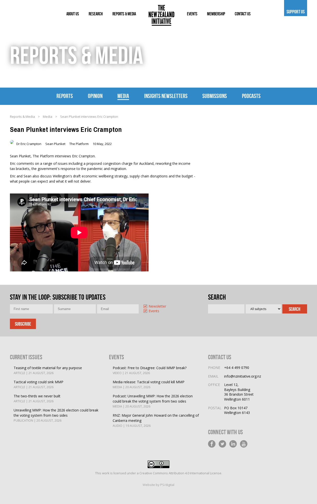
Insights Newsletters (165, 96)
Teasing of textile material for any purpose (48, 370)
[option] (163, 306)
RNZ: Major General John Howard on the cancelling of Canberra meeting (156, 420)
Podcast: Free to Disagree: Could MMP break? (149, 370)
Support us (296, 11)
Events (154, 311)
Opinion (95, 96)
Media (123, 96)
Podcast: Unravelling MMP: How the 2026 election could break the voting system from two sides (153, 401)
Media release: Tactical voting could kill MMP (149, 384)
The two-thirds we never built (37, 398)
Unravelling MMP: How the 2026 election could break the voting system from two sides (56, 415)
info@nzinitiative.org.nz (242, 376)
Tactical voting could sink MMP (38, 384)
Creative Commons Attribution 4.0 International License (180, 473)
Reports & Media (22, 116)
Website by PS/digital (158, 484)
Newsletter (157, 306)
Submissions (214, 96)
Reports (64, 96)
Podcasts (251, 96)
